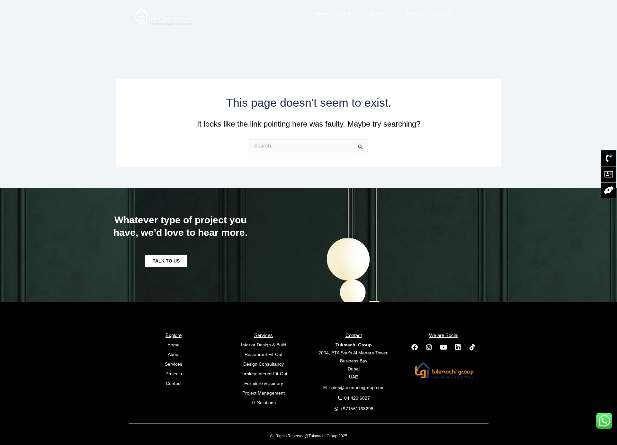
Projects (415, 13)
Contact (442, 13)
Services (379, 13)
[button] (349, 13)
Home (323, 13)
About (345, 13)
